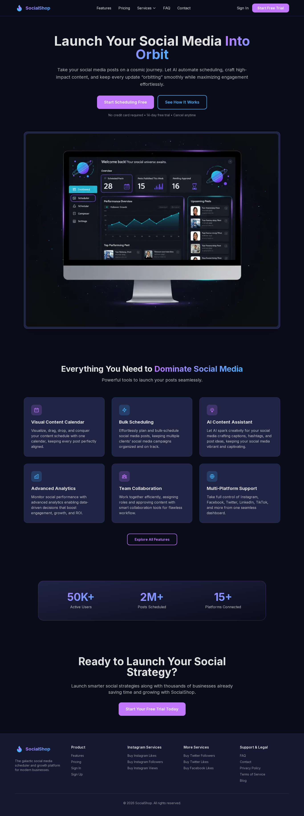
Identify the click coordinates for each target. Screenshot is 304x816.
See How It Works (182, 102)
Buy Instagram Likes (142, 755)
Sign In (243, 8)
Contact (184, 8)
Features (104, 8)
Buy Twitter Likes (196, 762)
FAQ (166, 8)
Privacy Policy (250, 768)
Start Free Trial (270, 8)
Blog (243, 780)
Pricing (124, 8)
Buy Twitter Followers (199, 755)
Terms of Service (252, 774)
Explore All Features (152, 539)
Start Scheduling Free (125, 102)
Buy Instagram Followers (145, 762)
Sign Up (77, 774)
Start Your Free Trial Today (152, 709)
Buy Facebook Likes (199, 768)
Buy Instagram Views (143, 768)
